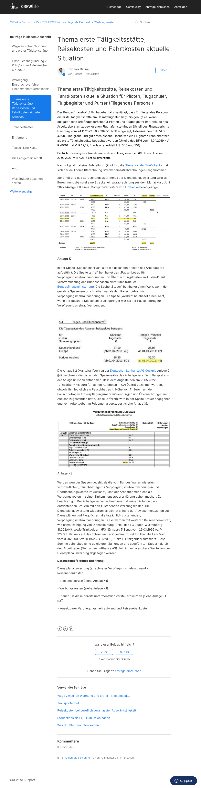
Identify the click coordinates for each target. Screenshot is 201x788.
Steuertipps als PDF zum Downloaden (83, 718)
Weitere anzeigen (22, 191)
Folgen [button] (163, 69)
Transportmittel (22, 127)
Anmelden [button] (180, 6)
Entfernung (19, 137)
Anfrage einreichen (157, 6)
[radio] (104, 652)
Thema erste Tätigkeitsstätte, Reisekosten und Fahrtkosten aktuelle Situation (26, 108)
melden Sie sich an (75, 757)
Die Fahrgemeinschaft (27, 158)
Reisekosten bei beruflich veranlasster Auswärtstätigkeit (96, 710)
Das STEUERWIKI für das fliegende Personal (63, 22)
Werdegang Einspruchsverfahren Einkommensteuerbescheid (30, 84)
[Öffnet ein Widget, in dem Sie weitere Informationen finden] (183, 781)
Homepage (114, 6)
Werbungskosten (104, 22)
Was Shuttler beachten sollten (27, 181)
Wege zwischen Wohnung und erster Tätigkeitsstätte (30, 48)
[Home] (25, 9)
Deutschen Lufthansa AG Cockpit (133, 370)
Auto (15, 168)
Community (133, 6)
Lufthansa (132, 187)
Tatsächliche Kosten (25, 148)
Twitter (65, 628)
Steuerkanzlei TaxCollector (144, 165)
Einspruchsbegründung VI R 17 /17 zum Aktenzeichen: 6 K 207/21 (30, 65)
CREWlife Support (21, 22)
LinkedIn (71, 628)
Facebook (59, 628)
